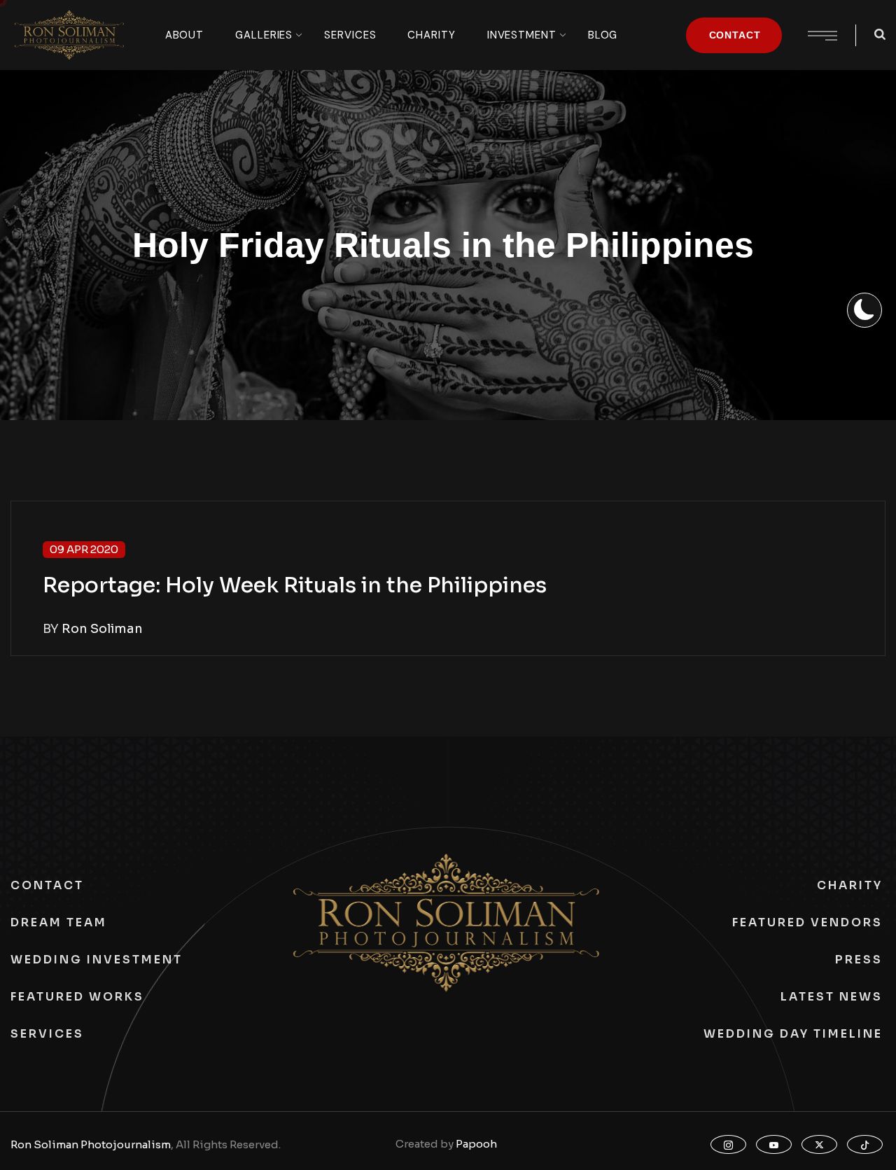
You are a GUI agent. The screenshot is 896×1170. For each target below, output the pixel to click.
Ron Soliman (102, 628)
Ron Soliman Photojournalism (90, 1144)
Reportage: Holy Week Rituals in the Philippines (295, 585)
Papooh (476, 1143)
